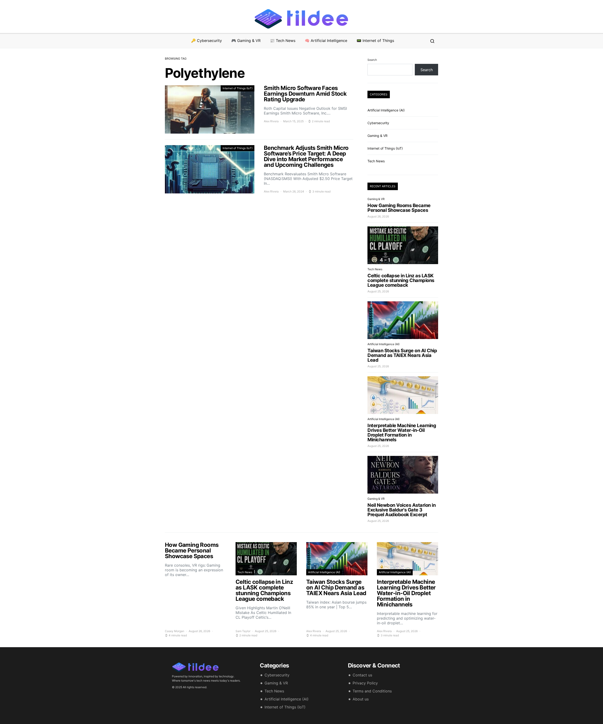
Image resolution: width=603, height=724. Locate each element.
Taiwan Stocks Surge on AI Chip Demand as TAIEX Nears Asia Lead (402, 355)
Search (372, 59)
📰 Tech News (282, 40)
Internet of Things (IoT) (238, 88)
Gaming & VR (377, 136)
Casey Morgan (174, 631)
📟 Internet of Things (375, 40)
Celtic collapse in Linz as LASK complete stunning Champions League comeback (400, 280)
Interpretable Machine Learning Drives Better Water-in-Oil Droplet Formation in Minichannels (401, 432)
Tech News (376, 161)
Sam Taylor (243, 631)
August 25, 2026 (378, 291)
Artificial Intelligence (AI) (386, 110)
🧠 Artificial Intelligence (326, 40)
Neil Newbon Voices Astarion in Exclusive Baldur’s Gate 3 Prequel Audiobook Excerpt (401, 509)
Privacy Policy (365, 683)
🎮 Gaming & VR (246, 40)
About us (361, 699)
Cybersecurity (378, 123)
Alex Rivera (271, 121)
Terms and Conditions (372, 691)
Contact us (362, 675)
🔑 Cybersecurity (206, 40)
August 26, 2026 (378, 216)
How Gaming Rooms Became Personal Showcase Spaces (399, 208)
